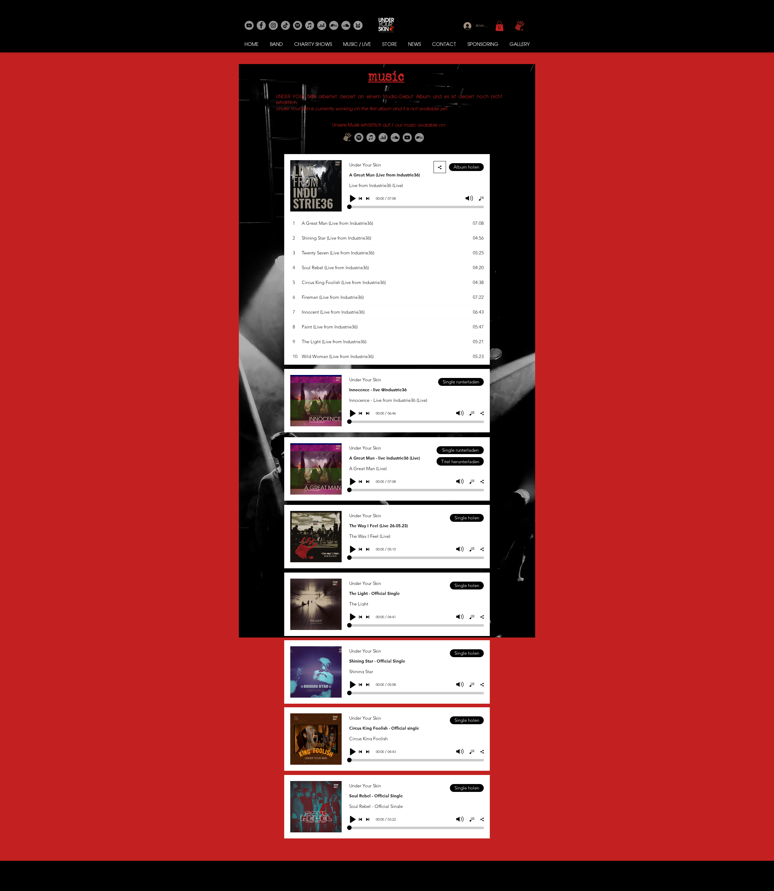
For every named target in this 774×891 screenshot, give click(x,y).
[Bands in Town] (358, 25)
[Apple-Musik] (309, 25)
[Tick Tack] (285, 25)
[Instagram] (273, 25)
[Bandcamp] (333, 25)
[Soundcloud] (345, 25)
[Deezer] (321, 25)
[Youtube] (249, 25)
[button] (499, 26)
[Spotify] (297, 25)
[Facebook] (261, 25)
